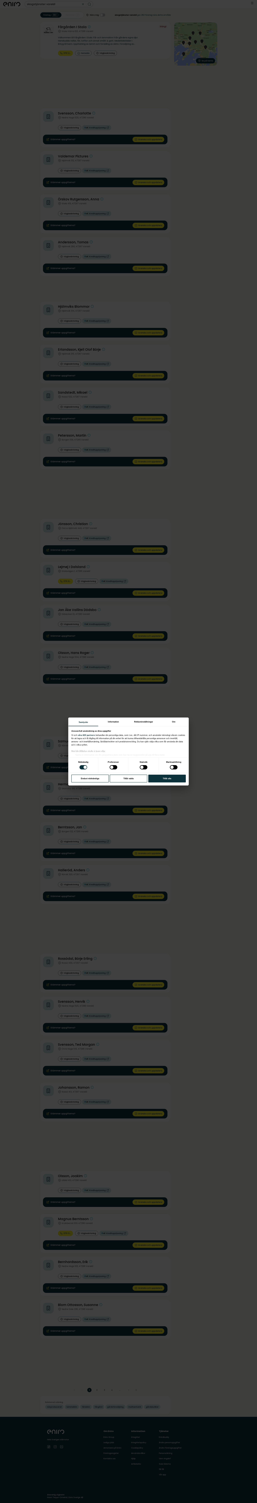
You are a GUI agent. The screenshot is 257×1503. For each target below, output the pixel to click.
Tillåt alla (167, 778)
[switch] (113, 767)
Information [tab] (113, 722)
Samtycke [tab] (83, 722)
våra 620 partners (86, 735)
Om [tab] (173, 722)
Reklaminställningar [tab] (143, 722)
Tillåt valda (128, 778)
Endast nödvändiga (90, 778)
